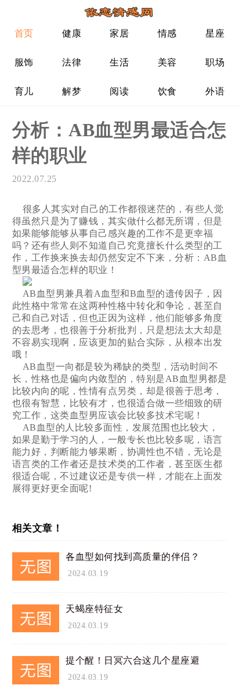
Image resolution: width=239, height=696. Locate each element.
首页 (24, 33)
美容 (167, 62)
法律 (71, 62)
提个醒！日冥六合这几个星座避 (133, 660)
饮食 (167, 91)
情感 (167, 33)
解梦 (71, 91)
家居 (119, 33)
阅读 (119, 91)
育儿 (24, 91)
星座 (214, 33)
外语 (214, 91)
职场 (214, 62)
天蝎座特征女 (94, 609)
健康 (71, 33)
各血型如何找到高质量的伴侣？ (133, 557)
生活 (119, 62)
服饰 (24, 62)
